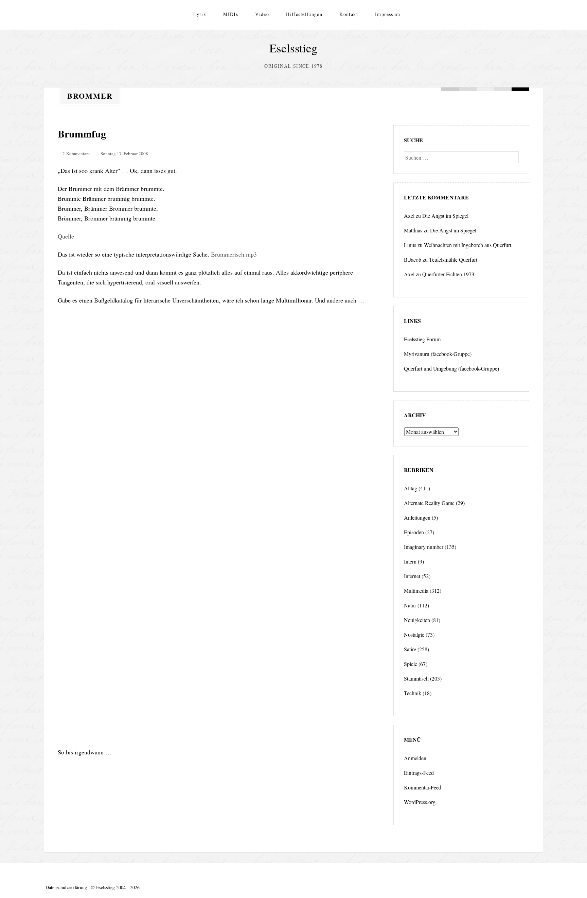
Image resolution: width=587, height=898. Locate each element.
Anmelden (415, 758)
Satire (410, 649)
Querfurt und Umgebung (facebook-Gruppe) (451, 368)
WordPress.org (419, 801)
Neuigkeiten (417, 619)
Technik (412, 693)
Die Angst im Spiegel (445, 215)
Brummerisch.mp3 (234, 254)
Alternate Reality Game (429, 502)
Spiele (410, 663)
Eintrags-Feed (419, 772)
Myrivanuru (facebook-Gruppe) (438, 353)
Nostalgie (414, 634)
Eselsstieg (293, 48)
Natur (410, 605)
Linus (410, 244)
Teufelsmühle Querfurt (453, 259)
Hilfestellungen (304, 14)
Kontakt (348, 14)
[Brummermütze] (217, 419)
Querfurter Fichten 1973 (448, 274)
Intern (410, 561)
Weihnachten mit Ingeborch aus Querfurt (467, 244)
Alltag (410, 488)
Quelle (66, 236)
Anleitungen (417, 517)
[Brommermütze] (217, 631)
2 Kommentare (76, 153)
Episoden (414, 532)
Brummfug (82, 133)
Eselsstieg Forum (422, 339)
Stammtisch (416, 678)
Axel (409, 215)
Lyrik (199, 14)
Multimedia (416, 590)
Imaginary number (423, 546)
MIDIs (230, 14)
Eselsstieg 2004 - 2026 (118, 887)
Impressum (388, 14)
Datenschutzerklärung (66, 887)
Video (262, 14)
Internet (412, 575)
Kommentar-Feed (422, 787)
